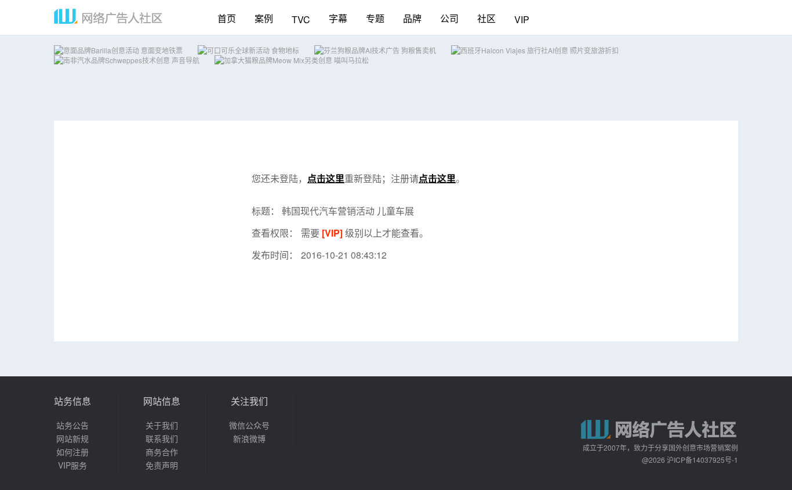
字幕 (338, 18)
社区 (486, 18)
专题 (375, 18)
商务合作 (162, 452)
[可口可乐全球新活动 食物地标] (248, 50)
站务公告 (72, 425)
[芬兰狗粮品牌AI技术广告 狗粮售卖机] (375, 50)
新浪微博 (249, 438)
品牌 (412, 18)
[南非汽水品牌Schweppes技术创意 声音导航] (126, 60)
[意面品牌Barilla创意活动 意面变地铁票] (118, 50)
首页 (226, 18)
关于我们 (162, 425)
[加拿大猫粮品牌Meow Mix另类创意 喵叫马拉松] (292, 60)
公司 (449, 18)
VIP (521, 19)
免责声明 (162, 465)
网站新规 (72, 438)
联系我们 (162, 438)
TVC (301, 19)
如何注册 (72, 452)
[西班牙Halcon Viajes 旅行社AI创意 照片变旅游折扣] (535, 50)
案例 (264, 18)
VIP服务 (72, 465)
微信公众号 (249, 425)
